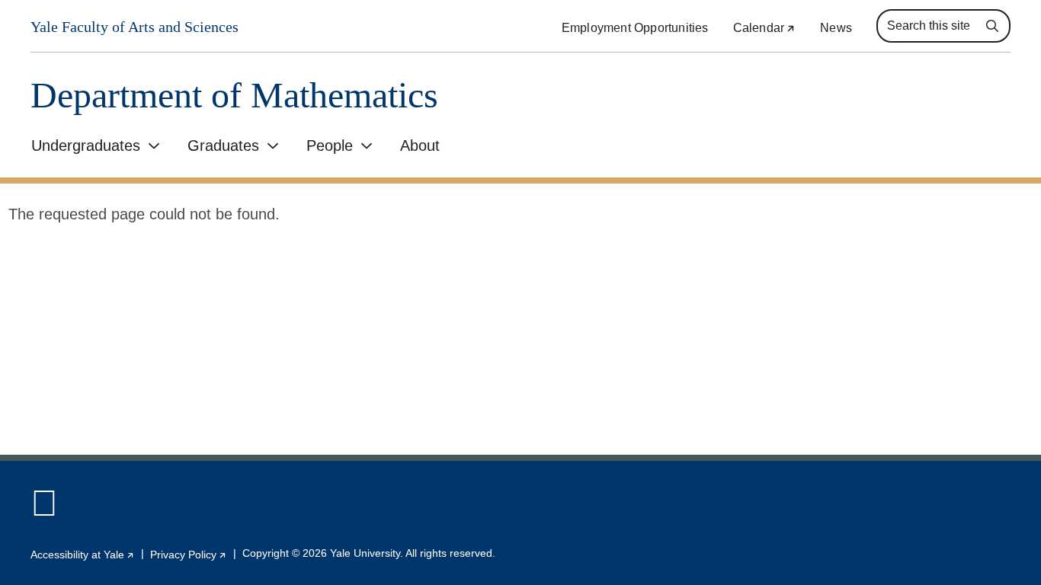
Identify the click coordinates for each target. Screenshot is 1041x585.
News (836, 27)
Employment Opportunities (635, 27)
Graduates (223, 145)
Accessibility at (82, 554)
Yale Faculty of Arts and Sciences (134, 26)
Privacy (188, 554)
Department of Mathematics (234, 95)
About (420, 145)
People (329, 145)
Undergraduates (85, 145)
